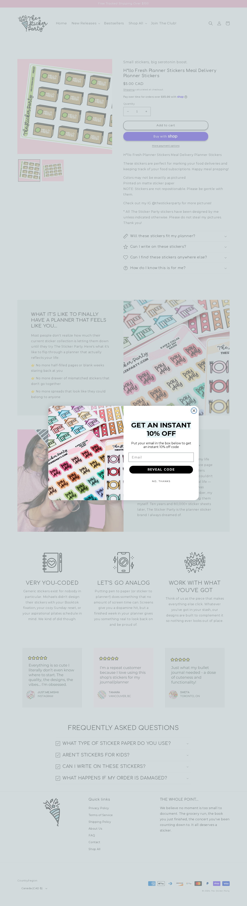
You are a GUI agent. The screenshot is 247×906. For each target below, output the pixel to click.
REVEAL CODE (161, 469)
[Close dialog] (194, 411)
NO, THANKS (161, 481)
